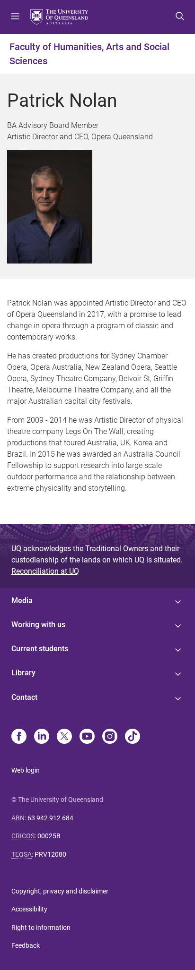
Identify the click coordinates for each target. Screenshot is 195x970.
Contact (24, 697)
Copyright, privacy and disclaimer (59, 891)
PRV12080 (50, 854)
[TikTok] (132, 737)
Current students (39, 648)
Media (22, 600)
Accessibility (29, 909)
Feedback (25, 945)
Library (23, 672)
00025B (49, 836)
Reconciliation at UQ (45, 571)
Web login (25, 770)
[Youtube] (87, 737)
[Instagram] (109, 737)
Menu (15, 17)
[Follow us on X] (64, 737)
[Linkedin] (41, 737)
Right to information (41, 927)
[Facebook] (19, 737)
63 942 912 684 (50, 818)
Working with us (38, 624)
